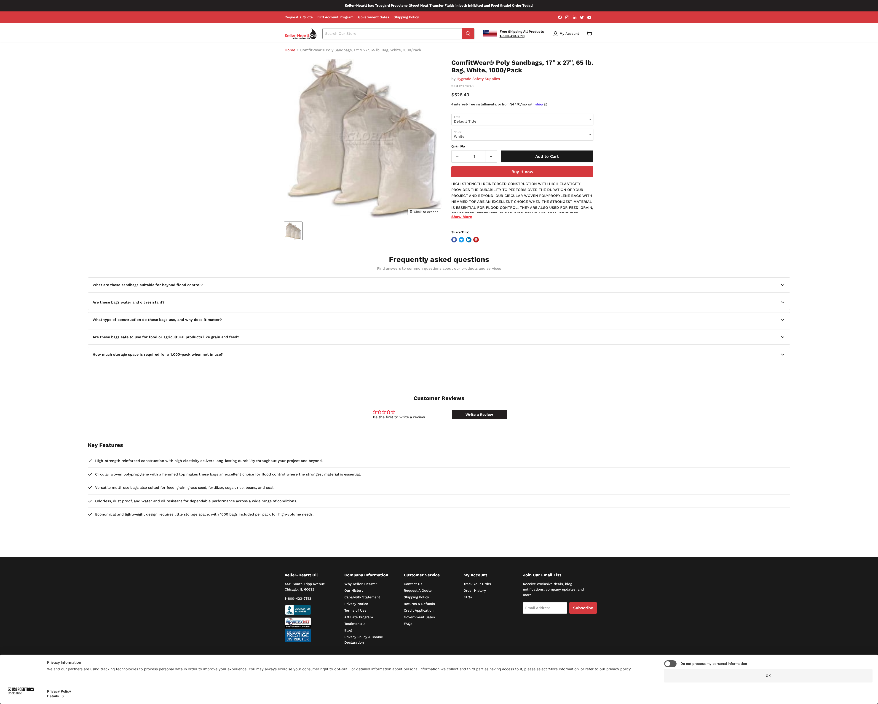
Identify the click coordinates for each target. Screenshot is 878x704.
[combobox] (392, 33)
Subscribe (583, 607)
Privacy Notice (356, 604)
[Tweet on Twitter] (461, 239)
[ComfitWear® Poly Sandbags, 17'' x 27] (293, 231)
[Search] (468, 33)
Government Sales (373, 17)
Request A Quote (418, 590)
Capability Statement (362, 597)
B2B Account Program (335, 17)
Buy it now (522, 171)
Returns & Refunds (419, 604)
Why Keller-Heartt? (360, 584)
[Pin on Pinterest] (476, 239)
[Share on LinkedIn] (468, 239)
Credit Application (419, 610)
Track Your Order (477, 584)
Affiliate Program (358, 617)
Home (290, 50)
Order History (474, 590)
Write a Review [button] (479, 414)
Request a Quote (299, 17)
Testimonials (354, 624)
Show (461, 217)
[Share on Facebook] (454, 239)
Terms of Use (355, 610)
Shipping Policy (406, 17)
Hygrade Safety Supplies (478, 79)
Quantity (458, 146)
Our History (353, 590)
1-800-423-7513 (298, 599)
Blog (348, 630)
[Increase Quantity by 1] (491, 156)
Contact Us (413, 584)
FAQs (408, 624)
